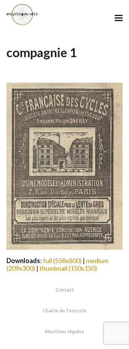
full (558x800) (62, 261)
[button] (119, 18)
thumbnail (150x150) (68, 268)
